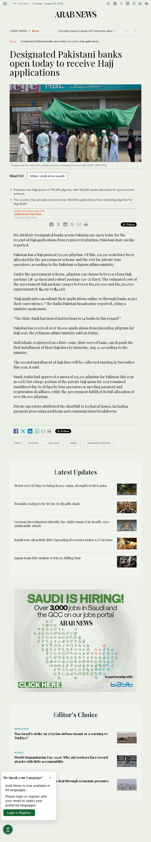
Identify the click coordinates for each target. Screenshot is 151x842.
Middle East (21, 729)
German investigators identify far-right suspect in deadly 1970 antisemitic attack (71, 31)
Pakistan (33, 443)
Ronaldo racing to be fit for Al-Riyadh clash (47, 503)
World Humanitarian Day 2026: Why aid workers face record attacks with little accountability (61, 759)
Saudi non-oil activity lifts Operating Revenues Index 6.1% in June (63, 540)
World (35, 30)
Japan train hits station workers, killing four (47, 558)
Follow (130, 224)
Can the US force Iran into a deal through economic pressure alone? (61, 783)
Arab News (23, 3)
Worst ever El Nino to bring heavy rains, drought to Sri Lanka (60, 485)
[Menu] (5, 4)
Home (13, 41)
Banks (73, 443)
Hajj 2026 (53, 443)
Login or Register (19, 812)
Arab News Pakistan (27, 214)
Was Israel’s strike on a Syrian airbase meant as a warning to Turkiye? (61, 735)
